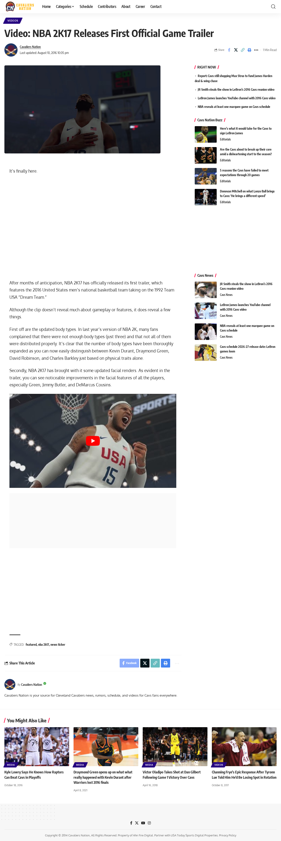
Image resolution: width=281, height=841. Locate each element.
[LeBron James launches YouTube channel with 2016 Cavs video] (206, 310)
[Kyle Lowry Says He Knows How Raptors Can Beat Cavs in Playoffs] (36, 746)
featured (31, 644)
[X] (137, 823)
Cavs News (226, 295)
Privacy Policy (227, 835)
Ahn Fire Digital (143, 835)
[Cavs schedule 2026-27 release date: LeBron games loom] (206, 352)
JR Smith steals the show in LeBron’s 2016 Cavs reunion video (236, 89)
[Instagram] (149, 823)
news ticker (57, 644)
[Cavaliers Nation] (19, 6)
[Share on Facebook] (229, 49)
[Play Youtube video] (92, 441)
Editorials (225, 139)
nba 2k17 (43, 644)
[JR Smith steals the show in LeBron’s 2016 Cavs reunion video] (206, 290)
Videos (12, 20)
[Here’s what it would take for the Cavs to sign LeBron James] (206, 134)
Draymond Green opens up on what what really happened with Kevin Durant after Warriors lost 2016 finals (103, 777)
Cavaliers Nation (30, 47)
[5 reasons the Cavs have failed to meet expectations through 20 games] (206, 176)
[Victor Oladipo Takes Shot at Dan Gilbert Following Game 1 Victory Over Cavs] (175, 746)
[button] (273, 6)
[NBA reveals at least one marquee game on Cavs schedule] (206, 331)
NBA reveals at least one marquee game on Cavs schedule (234, 107)
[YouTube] (143, 823)
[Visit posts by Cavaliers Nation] (11, 50)
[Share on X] (236, 49)
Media (11, 765)
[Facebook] (131, 823)
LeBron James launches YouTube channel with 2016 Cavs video (237, 98)
